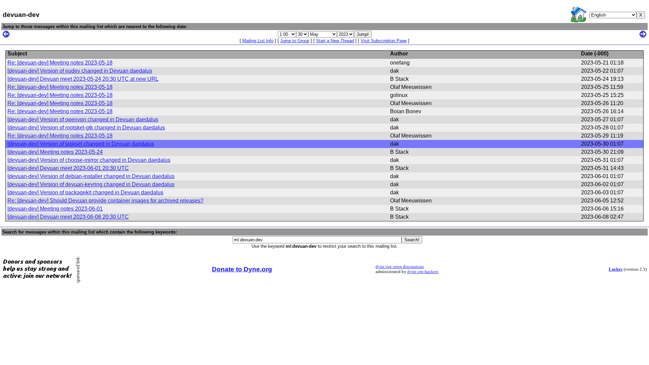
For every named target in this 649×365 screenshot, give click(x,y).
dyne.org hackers (422, 271)
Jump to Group (294, 40)
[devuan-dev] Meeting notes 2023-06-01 (55, 209)
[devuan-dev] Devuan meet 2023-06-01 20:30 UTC (68, 168)
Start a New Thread (335, 40)
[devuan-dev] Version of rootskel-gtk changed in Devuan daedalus (86, 127)
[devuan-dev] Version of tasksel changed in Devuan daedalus (80, 144)
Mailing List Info (257, 40)
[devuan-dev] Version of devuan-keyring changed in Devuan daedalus (90, 184)
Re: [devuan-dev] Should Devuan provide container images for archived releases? (105, 200)
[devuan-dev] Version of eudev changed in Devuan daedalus (79, 71)
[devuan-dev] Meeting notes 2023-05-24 (55, 152)
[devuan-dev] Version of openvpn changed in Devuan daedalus (82, 119)
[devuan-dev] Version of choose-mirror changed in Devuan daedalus (88, 160)
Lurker (616, 269)
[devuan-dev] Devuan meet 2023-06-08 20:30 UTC (68, 217)
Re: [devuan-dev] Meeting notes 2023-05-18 (60, 63)
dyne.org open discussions (400, 266)
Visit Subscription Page (384, 40)
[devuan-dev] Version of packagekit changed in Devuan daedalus (85, 192)
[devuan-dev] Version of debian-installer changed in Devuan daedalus (90, 176)
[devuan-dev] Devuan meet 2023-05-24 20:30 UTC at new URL (83, 79)
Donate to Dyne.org (242, 269)
